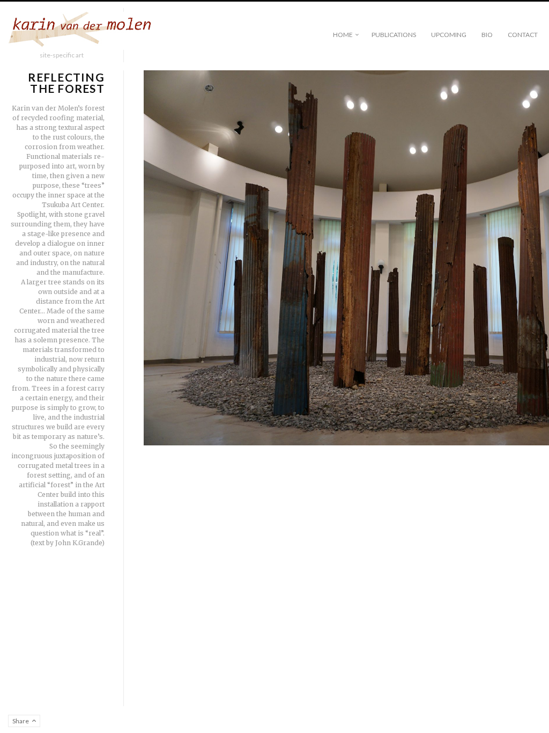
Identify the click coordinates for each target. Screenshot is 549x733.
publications (394, 35)
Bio (487, 35)
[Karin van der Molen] (83, 31)
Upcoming (448, 35)
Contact (523, 35)
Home (343, 35)
